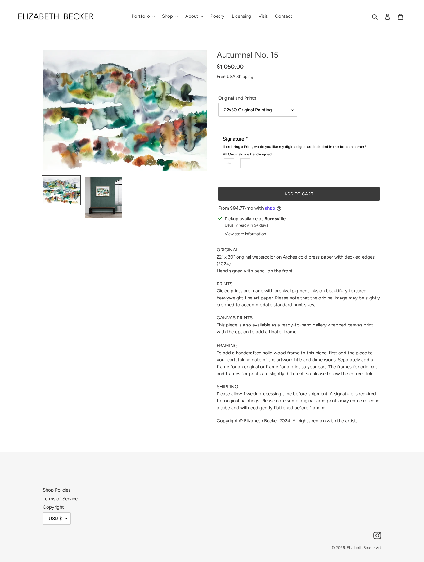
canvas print (360, 325)
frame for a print (283, 367)
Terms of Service (60, 498)
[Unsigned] (245, 163)
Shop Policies (56, 490)
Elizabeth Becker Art (364, 548)
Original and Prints (237, 98)
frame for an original (238, 367)
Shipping (244, 76)
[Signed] (229, 163)
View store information (245, 234)
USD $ (55, 518)
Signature (294, 146)
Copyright (53, 507)
